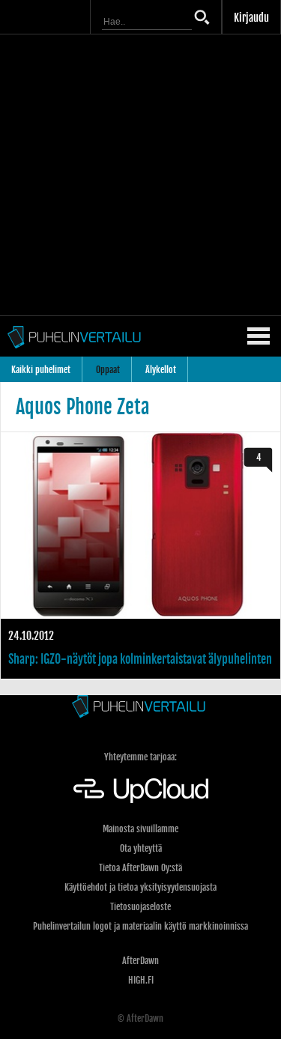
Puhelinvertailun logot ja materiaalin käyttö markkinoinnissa (140, 926)
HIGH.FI (141, 980)
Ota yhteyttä (141, 848)
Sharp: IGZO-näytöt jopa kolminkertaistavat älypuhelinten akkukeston (140, 555)
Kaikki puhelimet (40, 369)
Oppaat (108, 369)
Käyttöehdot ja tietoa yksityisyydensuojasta (140, 887)
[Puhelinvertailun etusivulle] (140, 707)
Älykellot (160, 369)
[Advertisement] (140, 174)
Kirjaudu (251, 17)
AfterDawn (140, 960)
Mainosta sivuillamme (140, 828)
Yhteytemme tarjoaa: (140, 757)
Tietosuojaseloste (140, 906)
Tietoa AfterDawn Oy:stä (140, 867)
